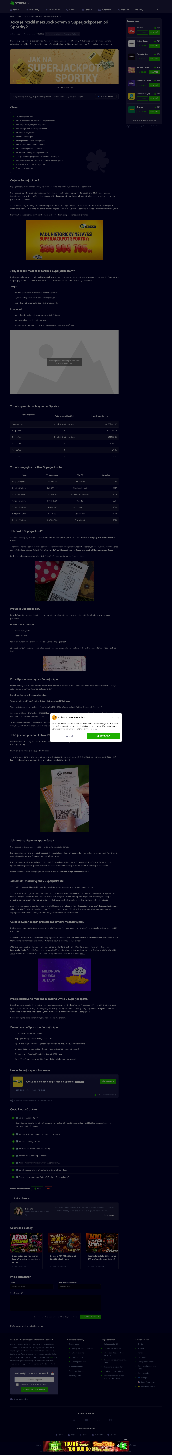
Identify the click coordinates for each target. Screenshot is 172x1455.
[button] (115, 717)
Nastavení (69, 736)
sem (94, 729)
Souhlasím (105, 736)
